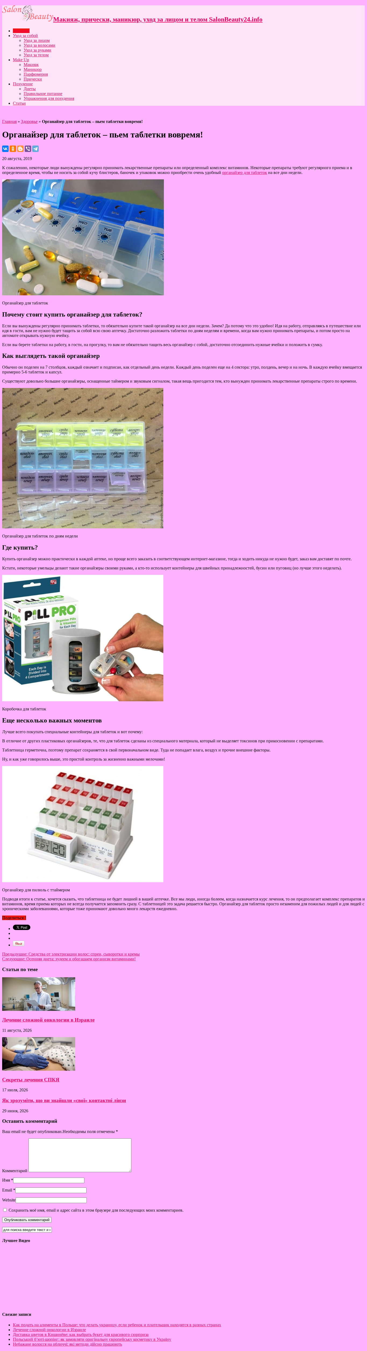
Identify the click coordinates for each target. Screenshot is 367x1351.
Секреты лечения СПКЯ (30, 1080)
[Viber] (28, 149)
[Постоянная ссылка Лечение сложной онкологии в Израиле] (38, 1009)
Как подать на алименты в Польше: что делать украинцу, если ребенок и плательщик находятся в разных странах (117, 1325)
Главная (9, 121)
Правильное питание (43, 93)
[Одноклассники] (13, 149)
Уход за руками (37, 50)
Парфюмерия (36, 74)
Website (9, 1200)
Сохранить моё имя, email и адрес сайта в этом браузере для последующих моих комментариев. (96, 1210)
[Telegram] (35, 149)
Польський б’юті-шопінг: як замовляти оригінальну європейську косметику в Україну (92, 1339)
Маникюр (33, 69)
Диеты (30, 88)
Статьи (19, 103)
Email (7, 1190)
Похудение (23, 84)
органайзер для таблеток (244, 172)
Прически (33, 79)
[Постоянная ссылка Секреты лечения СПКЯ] (38, 1069)
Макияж (31, 64)
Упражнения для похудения (49, 98)
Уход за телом (36, 55)
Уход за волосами (39, 45)
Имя (6, 1180)
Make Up (21, 59)
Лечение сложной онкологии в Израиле (48, 1020)
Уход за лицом (37, 40)
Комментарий (14, 1170)
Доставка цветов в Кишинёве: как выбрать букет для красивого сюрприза (81, 1334)
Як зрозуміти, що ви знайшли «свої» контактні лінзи (64, 1100)
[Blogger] (20, 149)
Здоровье (21, 30)
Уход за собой (25, 35)
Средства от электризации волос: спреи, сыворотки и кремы (71, 954)
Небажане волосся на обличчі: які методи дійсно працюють (67, 1344)
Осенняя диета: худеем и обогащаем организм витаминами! (69, 959)
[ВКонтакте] (5, 149)
